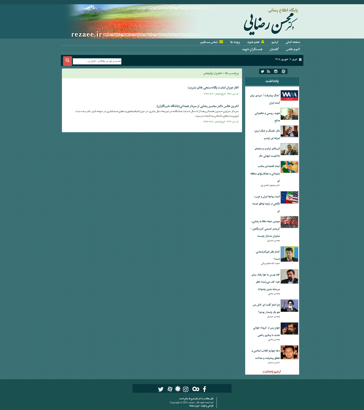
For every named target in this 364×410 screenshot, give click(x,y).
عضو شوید (253, 42)
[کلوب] (194, 389)
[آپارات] (283, 71)
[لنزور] (177, 390)
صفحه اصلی (292, 42)
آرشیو (274, 42)
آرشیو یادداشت (271, 371)
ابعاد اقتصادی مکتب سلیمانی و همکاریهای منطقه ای (265, 173)
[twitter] (262, 71)
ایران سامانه (194, 406)
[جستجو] (67, 61)
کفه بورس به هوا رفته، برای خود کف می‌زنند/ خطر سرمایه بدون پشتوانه (266, 282)
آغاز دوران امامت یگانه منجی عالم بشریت (213, 87)
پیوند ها (235, 42)
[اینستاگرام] (275, 71)
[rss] (268, 71)
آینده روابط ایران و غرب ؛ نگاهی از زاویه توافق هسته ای (266, 204)
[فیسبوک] (204, 389)
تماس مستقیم (209, 42)
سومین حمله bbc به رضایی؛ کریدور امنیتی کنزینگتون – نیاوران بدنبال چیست (265, 228)
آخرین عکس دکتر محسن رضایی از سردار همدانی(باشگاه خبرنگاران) (198, 106)
